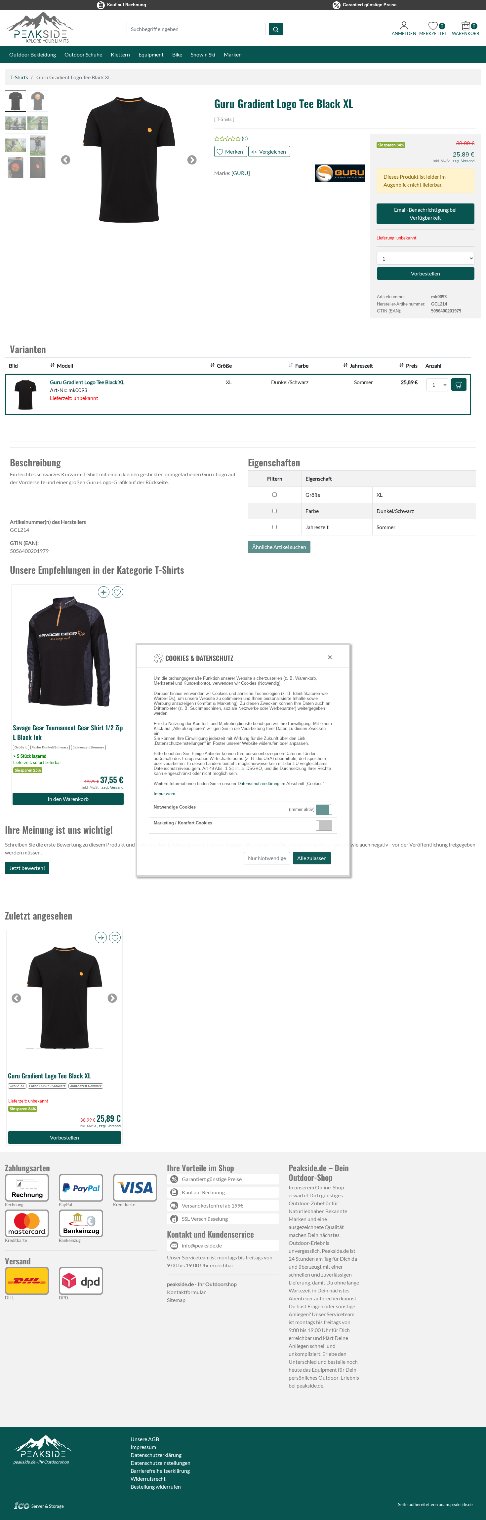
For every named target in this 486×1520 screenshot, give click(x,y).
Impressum (164, 793)
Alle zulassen (312, 858)
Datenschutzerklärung (258, 783)
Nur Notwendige (267, 858)
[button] (324, 810)
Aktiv (324, 809)
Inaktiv (326, 825)
